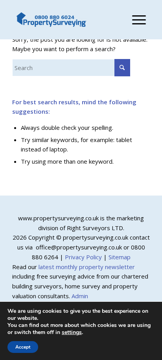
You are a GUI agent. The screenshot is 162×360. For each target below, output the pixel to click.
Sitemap (120, 257)
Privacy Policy (83, 257)
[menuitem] (135, 20)
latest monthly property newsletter (87, 267)
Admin (80, 296)
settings (72, 332)
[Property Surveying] (51, 20)
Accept (22, 347)
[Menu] (135, 20)
